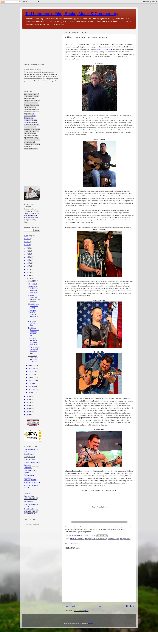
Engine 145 (28, 468)
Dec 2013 (31, 281)
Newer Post (70, 606)
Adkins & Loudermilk (77, 539)
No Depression (29, 475)
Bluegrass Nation (29, 457)
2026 (28, 239)
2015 (28, 272)
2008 (28, 408)
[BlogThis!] (100, 535)
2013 (28, 278)
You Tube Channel (30, 215)
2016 (28, 269)
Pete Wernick (28, 501)
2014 (28, 275)
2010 (28, 402)
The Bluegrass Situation (32, 482)
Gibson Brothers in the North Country (33, 306)
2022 (28, 251)
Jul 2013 (31, 374)
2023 (28, 248)
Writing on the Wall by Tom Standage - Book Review (33, 289)
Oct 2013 (31, 365)
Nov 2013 (31, 284)
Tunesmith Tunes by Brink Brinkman (30, 512)
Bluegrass (88, 539)
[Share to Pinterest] (106, 535)
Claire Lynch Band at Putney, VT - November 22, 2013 (33, 314)
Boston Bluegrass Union (32, 462)
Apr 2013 (31, 383)
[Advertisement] (41, 45)
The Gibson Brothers (31, 509)
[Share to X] (102, 535)
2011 (28, 399)
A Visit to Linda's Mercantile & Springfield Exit (33, 350)
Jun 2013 (31, 377)
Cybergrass (27, 465)
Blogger (90, 623)
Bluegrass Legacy (113, 539)
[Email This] (97, 535)
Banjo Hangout (29, 454)
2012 (28, 396)
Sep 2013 (31, 368)
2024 (28, 245)
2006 (28, 414)
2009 (28, 405)
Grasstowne (28, 493)
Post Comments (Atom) (81, 611)
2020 (28, 257)
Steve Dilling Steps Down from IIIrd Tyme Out (33, 358)
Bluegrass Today (29, 459)
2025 (28, 242)
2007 (28, 411)
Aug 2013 (31, 371)
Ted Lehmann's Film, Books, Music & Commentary (71, 13)
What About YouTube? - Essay (32, 323)
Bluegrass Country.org (99, 539)
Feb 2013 (31, 389)
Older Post (129, 606)
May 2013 (32, 380)
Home (99, 606)
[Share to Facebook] (104, 535)
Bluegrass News (125, 539)
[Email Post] (93, 535)
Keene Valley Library (31, 499)
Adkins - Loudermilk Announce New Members (34, 298)
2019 (28, 260)
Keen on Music (29, 496)
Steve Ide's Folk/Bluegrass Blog (30, 479)
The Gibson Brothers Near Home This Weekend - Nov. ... (33, 331)
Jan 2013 (31, 392)
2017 (28, 266)
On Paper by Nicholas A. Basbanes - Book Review (33, 341)
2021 (28, 254)
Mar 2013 (31, 386)
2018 (28, 263)
